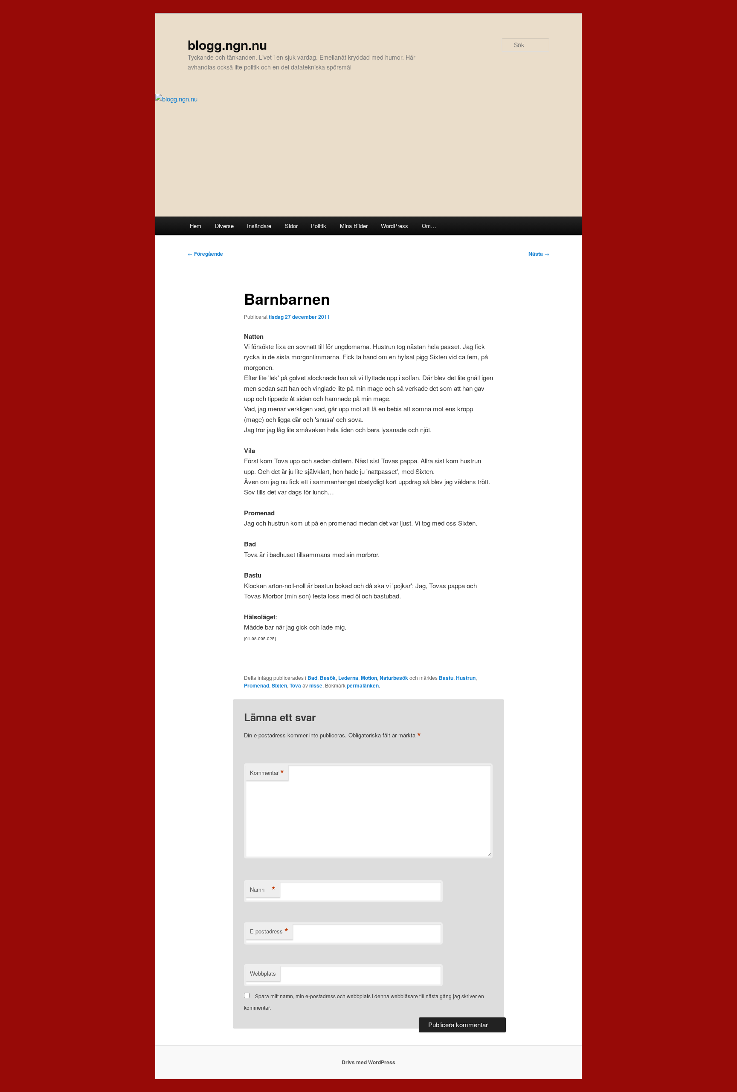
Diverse (224, 226)
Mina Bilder (354, 226)
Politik (318, 226)
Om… (429, 226)
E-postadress (269, 931)
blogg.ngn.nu (227, 44)
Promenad (256, 685)
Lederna (348, 678)
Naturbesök (394, 678)
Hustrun (466, 678)
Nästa (538, 253)
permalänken (363, 685)
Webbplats (263, 973)
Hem (195, 226)
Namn (263, 889)
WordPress (394, 226)
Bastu (446, 678)
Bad (312, 678)
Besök (328, 678)
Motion (369, 678)
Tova (295, 685)
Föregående (205, 253)
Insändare (259, 226)
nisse (315, 685)
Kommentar (267, 773)
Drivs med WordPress (368, 1062)
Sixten (279, 685)
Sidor (291, 226)
